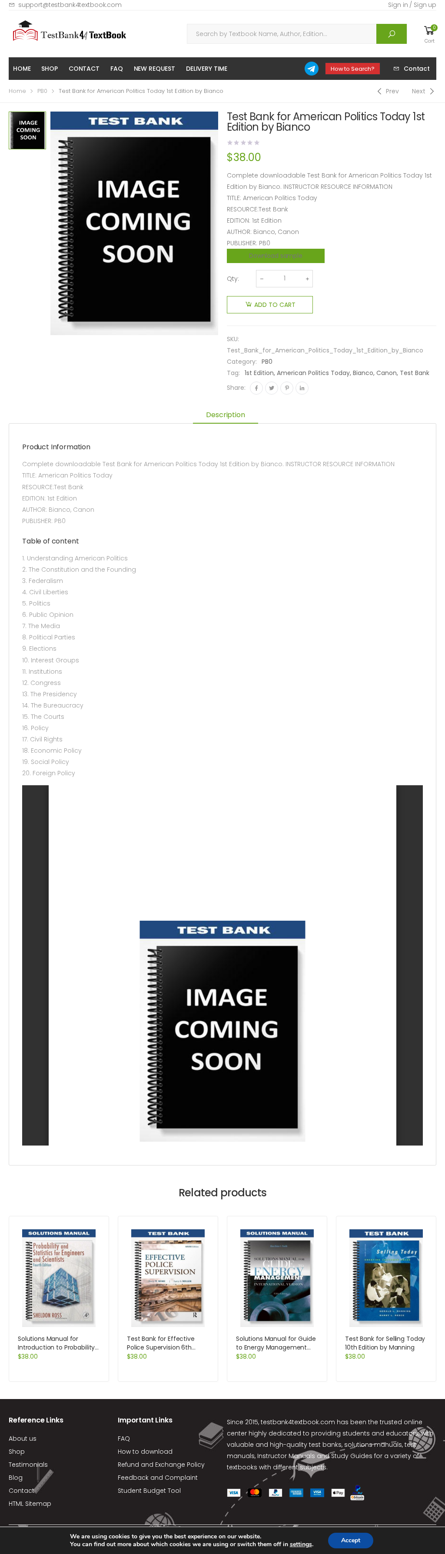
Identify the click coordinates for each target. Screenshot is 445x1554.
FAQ (116, 68)
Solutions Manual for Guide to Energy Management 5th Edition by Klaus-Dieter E (275, 1351)
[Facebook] (256, 388)
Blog (16, 1477)
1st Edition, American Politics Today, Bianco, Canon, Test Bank (337, 373)
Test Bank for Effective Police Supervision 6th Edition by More (161, 1347)
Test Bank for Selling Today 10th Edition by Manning (385, 1343)
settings (301, 1544)
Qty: (233, 278)
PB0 (42, 91)
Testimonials (28, 1464)
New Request (154, 68)
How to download (145, 1451)
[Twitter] (271, 388)
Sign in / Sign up (412, 4)
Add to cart (275, 304)
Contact (84, 68)
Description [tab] (225, 415)
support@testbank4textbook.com (70, 4)
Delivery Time (206, 68)
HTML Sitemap (30, 1503)
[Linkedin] (302, 388)
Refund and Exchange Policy (161, 1464)
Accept (350, 1540)
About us (23, 1438)
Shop (49, 68)
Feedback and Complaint (158, 1477)
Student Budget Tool (149, 1490)
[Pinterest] (286, 388)
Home (21, 68)
